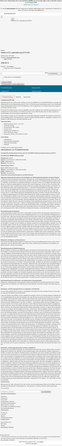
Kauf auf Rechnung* (6, 422)
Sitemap (3, 416)
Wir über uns (4, 412)
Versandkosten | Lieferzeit (7, 401)
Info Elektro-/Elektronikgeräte (8, 403)
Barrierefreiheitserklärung (7, 408)
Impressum (4, 396)
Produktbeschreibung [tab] (7, 97)
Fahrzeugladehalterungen (13, 57)
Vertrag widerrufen (4, 435)
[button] (31, 153)
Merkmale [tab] (18, 97)
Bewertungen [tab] (27, 97)
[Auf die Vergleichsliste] (11, 19)
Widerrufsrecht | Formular (7, 404)
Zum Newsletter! (46, 391)
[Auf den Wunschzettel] (13, 19)
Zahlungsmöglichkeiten (7, 417)
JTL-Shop (34, 443)
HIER (38, 10)
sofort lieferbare (10, 8)
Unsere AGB (4, 399)
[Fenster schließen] (1, 17)
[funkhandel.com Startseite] (31, 4)
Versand (11, 66)
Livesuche (3, 414)
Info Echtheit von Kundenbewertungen (10, 406)
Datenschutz (4, 398)
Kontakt (3, 425)
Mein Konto (4, 423)
